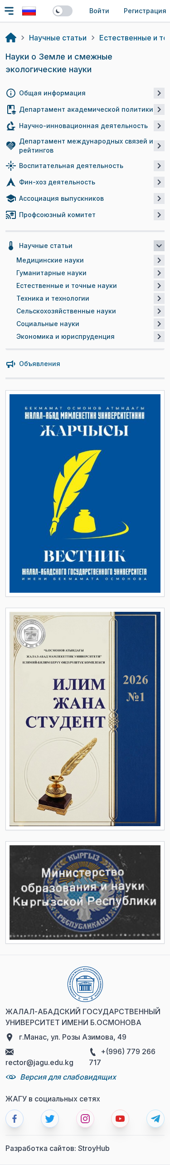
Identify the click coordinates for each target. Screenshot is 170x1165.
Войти (99, 11)
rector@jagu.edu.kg (39, 1062)
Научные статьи (58, 37)
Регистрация (145, 11)
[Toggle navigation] (9, 11)
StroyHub (94, 1148)
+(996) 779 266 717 (122, 1057)
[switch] (63, 10)
